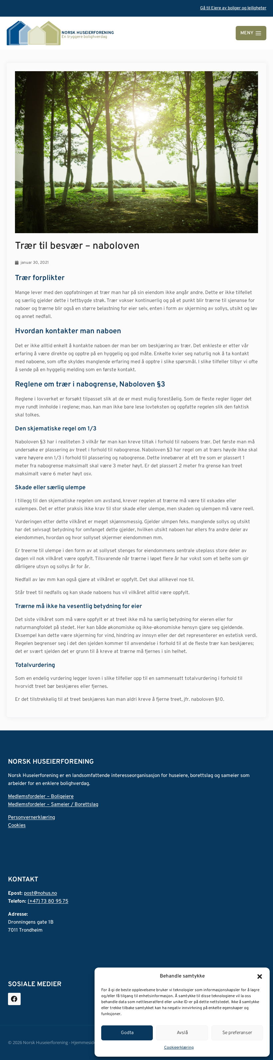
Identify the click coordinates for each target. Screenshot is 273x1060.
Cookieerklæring (179, 1047)
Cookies (17, 826)
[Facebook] (14, 999)
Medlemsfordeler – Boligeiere (41, 797)
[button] (259, 976)
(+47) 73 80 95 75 (48, 901)
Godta (127, 1033)
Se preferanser (237, 1033)
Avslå (182, 1033)
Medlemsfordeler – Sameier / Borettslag (53, 805)
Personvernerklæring (31, 818)
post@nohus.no (40, 893)
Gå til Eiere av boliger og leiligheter (233, 8)
